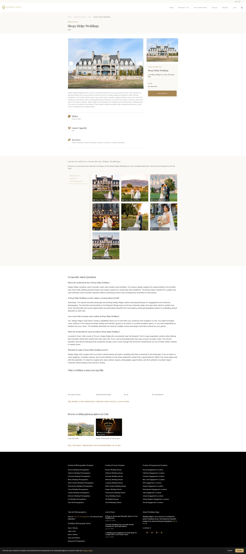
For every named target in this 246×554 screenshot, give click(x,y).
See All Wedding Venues (113, 502)
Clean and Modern (74, 538)
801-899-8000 (152, 86)
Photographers (200, 7)
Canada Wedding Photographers (78, 493)
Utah (89, 17)
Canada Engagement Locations (153, 496)
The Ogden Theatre (74, 394)
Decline (230, 550)
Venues (214, 7)
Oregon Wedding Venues (113, 489)
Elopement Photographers (76, 541)
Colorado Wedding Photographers (79, 476)
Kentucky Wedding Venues (114, 479)
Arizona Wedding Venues (113, 470)
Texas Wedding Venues (113, 496)
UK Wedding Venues (112, 499)
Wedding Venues (80, 17)
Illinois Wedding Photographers (78, 479)
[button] (104, 86)
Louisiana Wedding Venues (114, 483)
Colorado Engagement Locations (153, 476)
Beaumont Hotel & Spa (103, 394)
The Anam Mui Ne (157, 394)
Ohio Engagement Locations (152, 483)
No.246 (126, 394)
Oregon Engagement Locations (153, 486)
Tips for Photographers (82, 517)
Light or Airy (72, 531)
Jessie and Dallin (73, 438)
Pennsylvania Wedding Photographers (80, 486)
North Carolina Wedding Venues (115, 486)
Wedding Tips (183, 7)
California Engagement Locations (154, 473)
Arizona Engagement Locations (153, 470)
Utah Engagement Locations (152, 493)
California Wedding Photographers (79, 473)
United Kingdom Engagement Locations (156, 499)
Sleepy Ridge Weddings (103, 200)
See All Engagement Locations (153, 502)
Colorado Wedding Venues (114, 476)
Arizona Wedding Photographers (78, 470)
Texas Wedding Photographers (78, 489)
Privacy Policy (88, 550)
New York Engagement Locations (154, 479)
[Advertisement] (162, 115)
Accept (239, 550)
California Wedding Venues (114, 473)
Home (171, 7)
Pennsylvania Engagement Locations (155, 489)
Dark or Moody (73, 528)
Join (234, 7)
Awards (225, 7)
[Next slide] (140, 63)
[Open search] (242, 7)
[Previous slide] (71, 63)
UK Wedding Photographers (77, 499)
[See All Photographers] (76, 502)
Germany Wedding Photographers (79, 496)
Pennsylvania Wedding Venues (115, 493)
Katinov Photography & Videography (108, 438)
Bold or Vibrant (73, 534)
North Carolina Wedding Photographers (81, 483)
